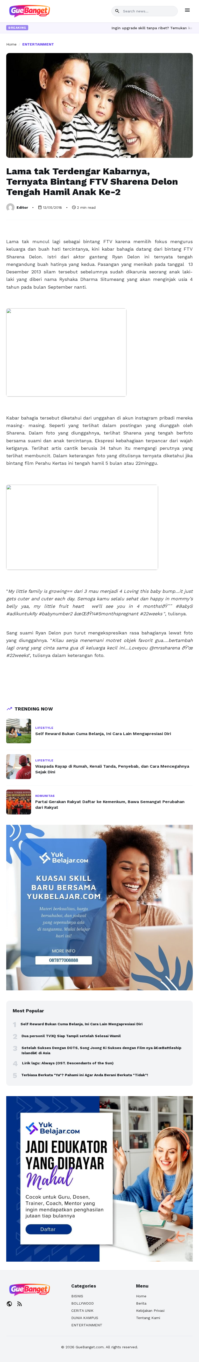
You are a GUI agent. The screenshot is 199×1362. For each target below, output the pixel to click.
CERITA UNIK (82, 1310)
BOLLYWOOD (82, 1303)
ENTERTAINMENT (38, 44)
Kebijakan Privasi (150, 1310)
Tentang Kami (148, 1318)
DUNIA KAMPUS (84, 1318)
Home (11, 44)
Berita (141, 1303)
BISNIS (77, 1296)
